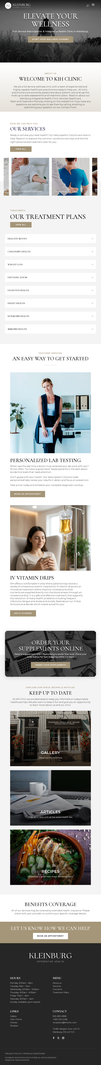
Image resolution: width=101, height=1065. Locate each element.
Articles (13, 1022)
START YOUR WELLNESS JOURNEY (50, 39)
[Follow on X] (58, 1038)
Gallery (13, 1016)
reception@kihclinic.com (65, 1022)
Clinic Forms (16, 1019)
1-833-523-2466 (60, 1019)
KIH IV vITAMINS (23, 613)
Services (57, 986)
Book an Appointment (27, 494)
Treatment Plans (61, 992)
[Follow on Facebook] (54, 1038)
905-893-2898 (59, 1016)
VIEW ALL (21, 149)
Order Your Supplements (50, 665)
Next (96, 177)
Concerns (57, 989)
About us (57, 983)
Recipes (14, 1025)
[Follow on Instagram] (63, 1038)
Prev (4, 177)
